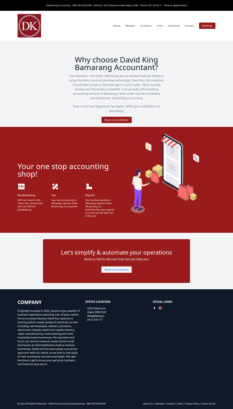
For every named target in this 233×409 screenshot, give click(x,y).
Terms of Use (208, 403)
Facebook (174, 25)
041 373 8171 (155, 5)
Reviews (130, 25)
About (116, 25)
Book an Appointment (175, 5)
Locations (146, 25)
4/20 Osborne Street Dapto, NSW (121, 5)
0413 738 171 (95, 319)
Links (160, 25)
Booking (207, 25)
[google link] (160, 308)
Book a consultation (117, 120)
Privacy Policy (192, 403)
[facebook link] (154, 308)
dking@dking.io (95, 316)
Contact (189, 25)
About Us (148, 403)
